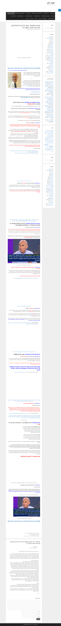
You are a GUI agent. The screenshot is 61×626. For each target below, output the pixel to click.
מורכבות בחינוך (50, 55)
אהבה (52, 39)
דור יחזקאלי (51, 46)
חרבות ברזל (51, 137)
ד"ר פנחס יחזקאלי (45, 13)
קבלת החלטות (51, 148)
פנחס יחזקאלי (51, 67)
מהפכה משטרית (47, 138)
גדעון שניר (48, 134)
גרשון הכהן (50, 136)
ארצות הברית (51, 134)
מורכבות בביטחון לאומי (11, 13)
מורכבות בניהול (28, 13)
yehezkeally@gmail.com (25, 97)
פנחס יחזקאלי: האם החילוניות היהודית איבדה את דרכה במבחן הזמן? (49, 89)
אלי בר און (51, 131)
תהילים (48, 150)
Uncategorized (49, 38)
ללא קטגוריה (51, 49)
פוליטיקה (51, 66)
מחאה (52, 139)
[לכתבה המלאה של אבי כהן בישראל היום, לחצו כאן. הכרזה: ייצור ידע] (24, 351)
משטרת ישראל (51, 140)
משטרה (46, 139)
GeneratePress (26, 624)
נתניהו (50, 142)
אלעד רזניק (51, 133)
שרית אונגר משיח (51, 150)
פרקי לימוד (31, 18)
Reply (38, 593)
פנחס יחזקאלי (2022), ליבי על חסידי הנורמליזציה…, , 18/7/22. (26, 153)
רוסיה (47, 148)
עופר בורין (47, 142)
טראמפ (48, 137)
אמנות (52, 43)
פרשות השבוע (45, 18)
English (50, 36)
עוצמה (52, 143)
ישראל (52, 138)
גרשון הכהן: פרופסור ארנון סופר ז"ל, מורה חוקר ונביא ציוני (49, 82)
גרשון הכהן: (21, 372)
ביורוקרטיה (31, 308)
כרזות (51, 138)
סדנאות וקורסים (50, 63)
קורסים (36, 18)
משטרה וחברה (51, 60)
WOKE (52, 130)
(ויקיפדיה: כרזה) (30, 86)
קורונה (52, 70)
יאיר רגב (46, 137)
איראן (46, 130)
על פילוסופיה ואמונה (51, 18)
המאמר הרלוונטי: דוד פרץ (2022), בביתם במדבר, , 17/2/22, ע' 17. (25, 278)
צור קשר (27, 18)
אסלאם (46, 133)
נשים (52, 62)
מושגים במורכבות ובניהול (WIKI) (37, 13)
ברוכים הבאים (52, 13)
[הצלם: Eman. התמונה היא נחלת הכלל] (23, 306)
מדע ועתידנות (51, 50)
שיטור (45, 149)
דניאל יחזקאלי (51, 47)
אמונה (52, 42)
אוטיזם (52, 173)
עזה (51, 143)
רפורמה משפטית (49, 149)
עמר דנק (49, 143)
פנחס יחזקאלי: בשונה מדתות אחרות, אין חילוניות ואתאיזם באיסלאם (49, 101)
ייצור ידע (51, 3)
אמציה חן (48, 133)
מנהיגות (49, 139)
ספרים (40, 18)
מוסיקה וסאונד (51, 51)
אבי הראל (49, 130)
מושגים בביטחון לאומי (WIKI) (20, 13)
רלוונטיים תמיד (51, 71)
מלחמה (51, 139)
